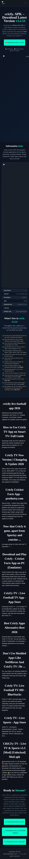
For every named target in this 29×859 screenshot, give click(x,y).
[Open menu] (25, 3)
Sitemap (21, 854)
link (3, 766)
